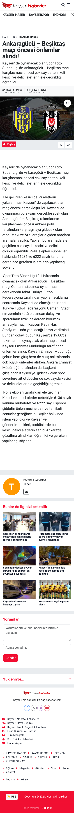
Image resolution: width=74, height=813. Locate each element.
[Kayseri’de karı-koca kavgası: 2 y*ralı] (19, 589)
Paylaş (11, 144)
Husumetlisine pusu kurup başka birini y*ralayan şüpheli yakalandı (53, 536)
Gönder (11, 658)
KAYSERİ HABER (14, 15)
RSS (13, 796)
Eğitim (10, 768)
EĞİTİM (42, 757)
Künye (24, 779)
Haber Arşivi (14, 743)
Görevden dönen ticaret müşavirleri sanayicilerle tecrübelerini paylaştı (17, 536)
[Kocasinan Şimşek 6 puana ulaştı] (55, 589)
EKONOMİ (59, 15)
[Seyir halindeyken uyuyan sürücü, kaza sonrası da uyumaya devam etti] (19, 555)
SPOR (55, 757)
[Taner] (11, 486)
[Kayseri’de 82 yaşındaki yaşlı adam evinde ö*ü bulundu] (55, 555)
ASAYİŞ (10, 772)
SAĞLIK (27, 757)
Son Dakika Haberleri (20, 739)
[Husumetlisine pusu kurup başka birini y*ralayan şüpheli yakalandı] (55, 521)
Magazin (24, 768)
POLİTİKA (11, 757)
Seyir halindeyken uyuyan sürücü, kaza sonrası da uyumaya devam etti (17, 570)
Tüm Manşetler (16, 735)
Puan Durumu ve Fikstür (21, 731)
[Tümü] (69, 679)
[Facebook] (27, 708)
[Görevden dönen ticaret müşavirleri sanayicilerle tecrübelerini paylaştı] (19, 521)
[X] (34, 708)
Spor (54, 768)
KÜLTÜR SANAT (15, 761)
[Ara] (63, 5)
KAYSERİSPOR (39, 15)
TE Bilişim (46, 808)
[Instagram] (40, 708)
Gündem (40, 768)
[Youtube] (47, 708)
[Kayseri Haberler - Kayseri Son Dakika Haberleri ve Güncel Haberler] (24, 5)
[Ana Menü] (68, 5)
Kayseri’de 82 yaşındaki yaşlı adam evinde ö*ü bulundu (52, 570)
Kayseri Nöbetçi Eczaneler (23, 719)
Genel (66, 768)
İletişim (10, 779)
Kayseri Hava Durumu (20, 723)
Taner (27, 484)
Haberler (8, 36)
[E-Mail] (26, 492)
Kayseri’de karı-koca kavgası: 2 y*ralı (14, 603)
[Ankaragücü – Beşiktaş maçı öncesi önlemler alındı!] (37, 118)
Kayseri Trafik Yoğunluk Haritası (26, 727)
